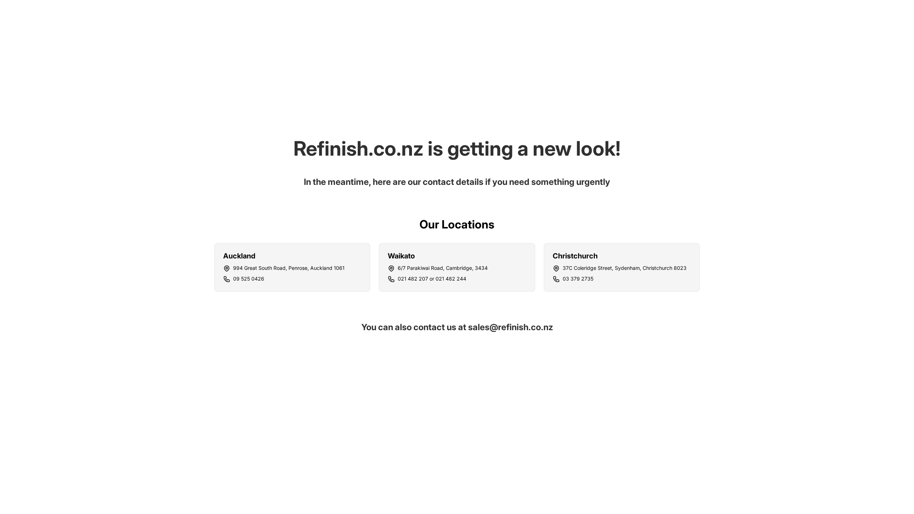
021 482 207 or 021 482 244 (432, 279)
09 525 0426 (248, 279)
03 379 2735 (578, 279)
